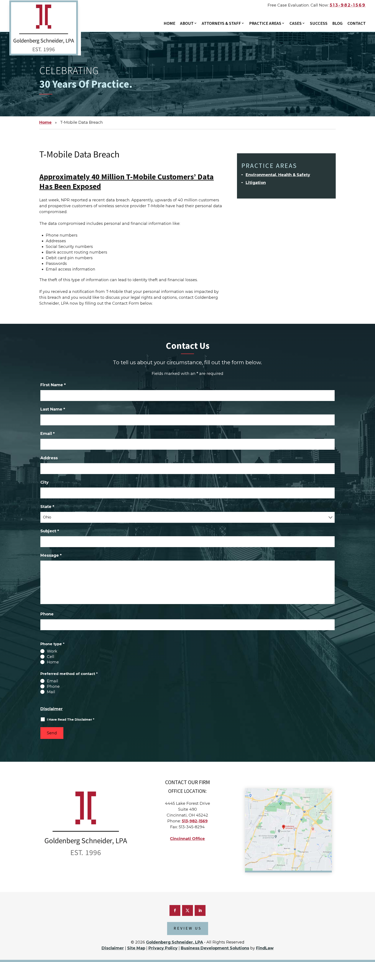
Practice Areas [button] (265, 24)
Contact (356, 24)
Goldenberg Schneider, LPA (174, 942)
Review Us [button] (188, 928)
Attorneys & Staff (221, 24)
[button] (369, 934)
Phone (47, 614)
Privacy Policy (163, 948)
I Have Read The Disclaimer (70, 720)
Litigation (256, 182)
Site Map (136, 948)
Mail (51, 692)
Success (318, 24)
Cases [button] (295, 24)
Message (51, 555)
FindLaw (265, 948)
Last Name (52, 409)
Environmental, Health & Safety (278, 174)
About (187, 24)
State (47, 506)
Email (47, 433)
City (44, 482)
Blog (337, 24)
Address (49, 458)
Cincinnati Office (187, 838)
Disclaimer (51, 708)
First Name (53, 384)
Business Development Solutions (215, 948)
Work (52, 651)
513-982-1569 (348, 5)
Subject (49, 531)
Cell (50, 657)
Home (169, 24)
